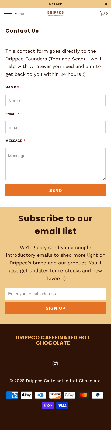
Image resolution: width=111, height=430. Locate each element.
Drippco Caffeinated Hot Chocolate (63, 380)
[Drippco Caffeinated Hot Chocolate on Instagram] (55, 364)
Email (12, 114)
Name (12, 87)
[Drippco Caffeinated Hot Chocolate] (55, 13)
